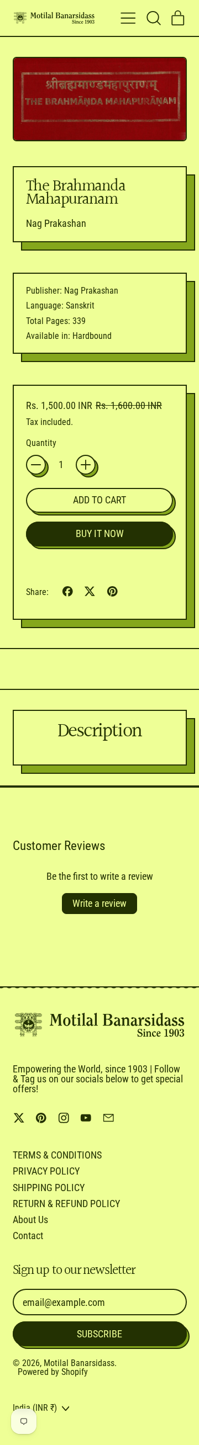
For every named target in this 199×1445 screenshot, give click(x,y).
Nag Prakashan (56, 223)
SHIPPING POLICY (49, 1187)
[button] (153, 18)
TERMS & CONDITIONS (57, 1155)
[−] (36, 465)
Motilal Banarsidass (79, 1363)
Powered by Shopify (53, 1372)
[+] (86, 465)
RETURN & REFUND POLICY (66, 1203)
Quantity (41, 443)
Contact (28, 1235)
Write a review (99, 903)
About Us (30, 1219)
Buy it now (100, 533)
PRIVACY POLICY (46, 1171)
